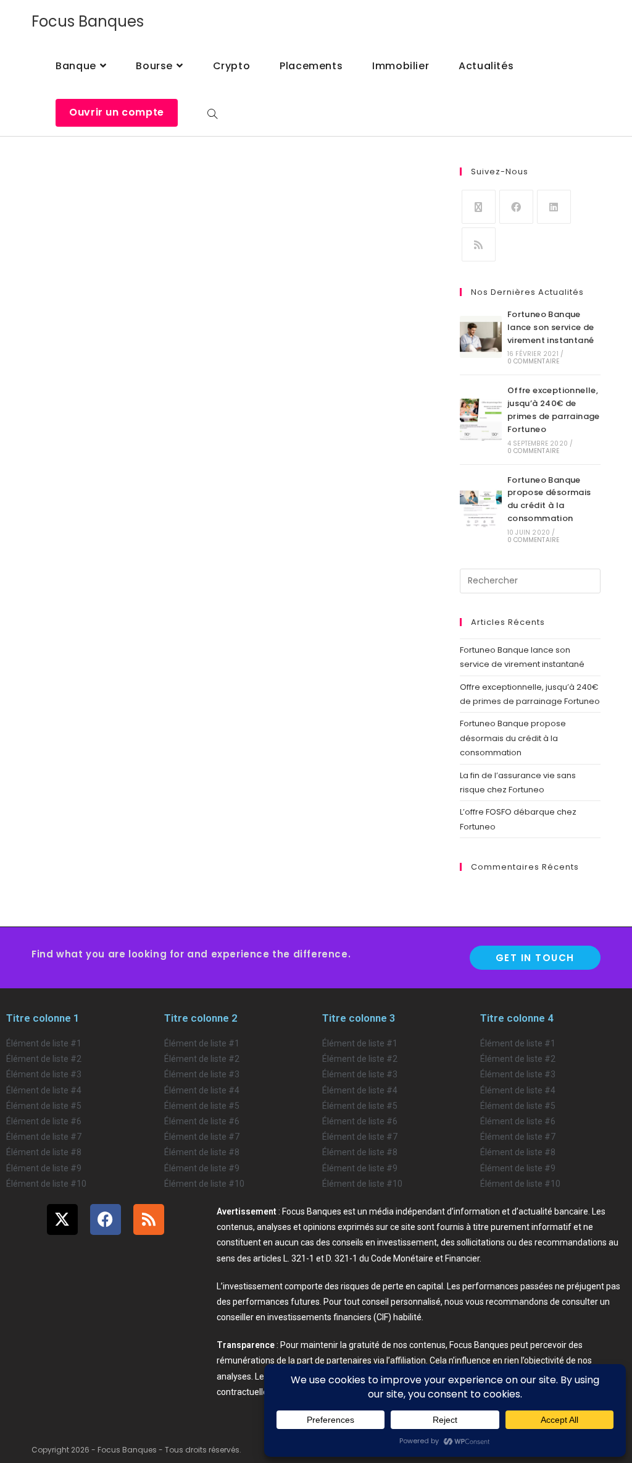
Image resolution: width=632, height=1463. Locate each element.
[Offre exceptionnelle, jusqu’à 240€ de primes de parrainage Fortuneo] (481, 420)
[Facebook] (516, 207)
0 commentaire (533, 361)
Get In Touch (535, 957)
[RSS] (479, 244)
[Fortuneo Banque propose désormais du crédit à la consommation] (481, 509)
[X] (479, 207)
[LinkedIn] (554, 207)
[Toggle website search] (212, 111)
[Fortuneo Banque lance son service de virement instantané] (481, 337)
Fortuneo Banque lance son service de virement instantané (550, 327)
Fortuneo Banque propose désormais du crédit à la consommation (549, 499)
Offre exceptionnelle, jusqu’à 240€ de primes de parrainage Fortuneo (553, 409)
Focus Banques (87, 21)
